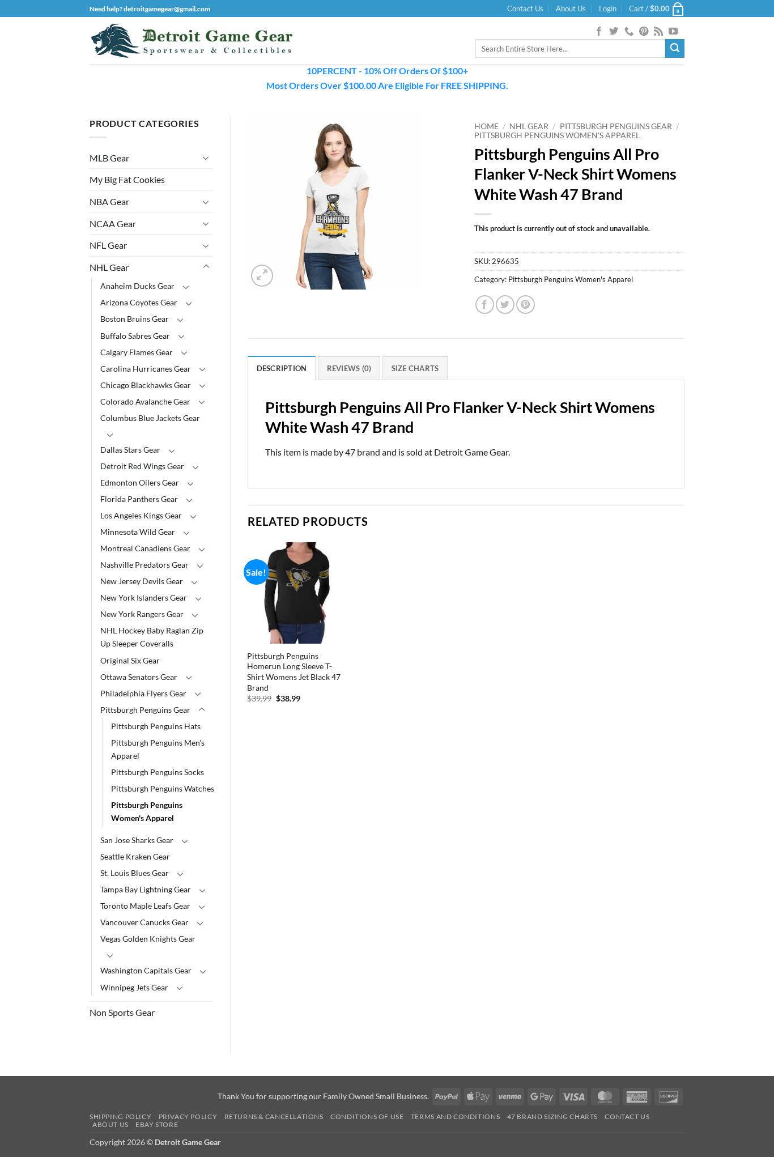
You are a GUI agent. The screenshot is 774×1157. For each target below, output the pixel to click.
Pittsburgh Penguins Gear (145, 709)
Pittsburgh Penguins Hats (156, 726)
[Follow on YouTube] (673, 32)
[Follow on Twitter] (613, 32)
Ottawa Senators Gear (138, 677)
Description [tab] (282, 368)
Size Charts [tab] (415, 368)
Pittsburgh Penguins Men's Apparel (158, 749)
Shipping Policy (120, 1116)
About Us (571, 8)
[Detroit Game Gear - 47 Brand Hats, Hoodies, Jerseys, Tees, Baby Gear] (192, 40)
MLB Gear (109, 157)
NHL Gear (109, 267)
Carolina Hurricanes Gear (145, 368)
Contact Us (525, 8)
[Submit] (674, 48)
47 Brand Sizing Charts (552, 1116)
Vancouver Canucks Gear (144, 922)
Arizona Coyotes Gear (138, 302)
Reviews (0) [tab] (349, 368)
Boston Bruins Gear (134, 319)
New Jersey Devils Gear (141, 581)
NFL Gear (108, 245)
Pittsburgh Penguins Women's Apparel (146, 811)
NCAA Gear (113, 223)
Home (486, 126)
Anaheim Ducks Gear (137, 286)
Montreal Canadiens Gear (145, 548)
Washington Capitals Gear (146, 970)
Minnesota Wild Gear (137, 532)
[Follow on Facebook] (598, 32)
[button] (607, 8)
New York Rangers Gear (142, 614)
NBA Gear (109, 201)
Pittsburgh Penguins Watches (162, 788)
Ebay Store (156, 1124)
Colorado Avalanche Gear (145, 401)
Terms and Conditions (455, 1116)
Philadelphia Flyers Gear (143, 693)
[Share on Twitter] (505, 304)
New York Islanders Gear (143, 597)
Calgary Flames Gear (136, 352)
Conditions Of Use (366, 1116)
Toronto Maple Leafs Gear (145, 906)
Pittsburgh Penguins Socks (157, 772)
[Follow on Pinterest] (643, 32)
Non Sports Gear (122, 1012)
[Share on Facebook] (484, 304)
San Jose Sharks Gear (136, 840)
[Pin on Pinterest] (525, 304)
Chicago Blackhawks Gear (145, 385)
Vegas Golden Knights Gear (147, 938)
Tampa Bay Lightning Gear (145, 889)
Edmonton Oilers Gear (139, 482)
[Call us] (628, 32)
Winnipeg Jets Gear (134, 987)
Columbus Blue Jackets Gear (150, 418)
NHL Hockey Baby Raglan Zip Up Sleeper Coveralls (151, 637)
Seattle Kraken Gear (135, 856)
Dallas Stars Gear (130, 449)
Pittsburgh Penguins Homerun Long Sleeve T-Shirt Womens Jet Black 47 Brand (294, 671)
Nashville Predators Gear (144, 564)
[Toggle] (206, 157)
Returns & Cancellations (274, 1116)
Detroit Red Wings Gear (142, 466)
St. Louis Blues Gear (134, 873)
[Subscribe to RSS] (658, 32)
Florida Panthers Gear (139, 499)
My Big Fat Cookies (127, 179)
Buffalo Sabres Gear (135, 336)
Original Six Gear (130, 660)
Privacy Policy (188, 1116)
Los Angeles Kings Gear (141, 515)
